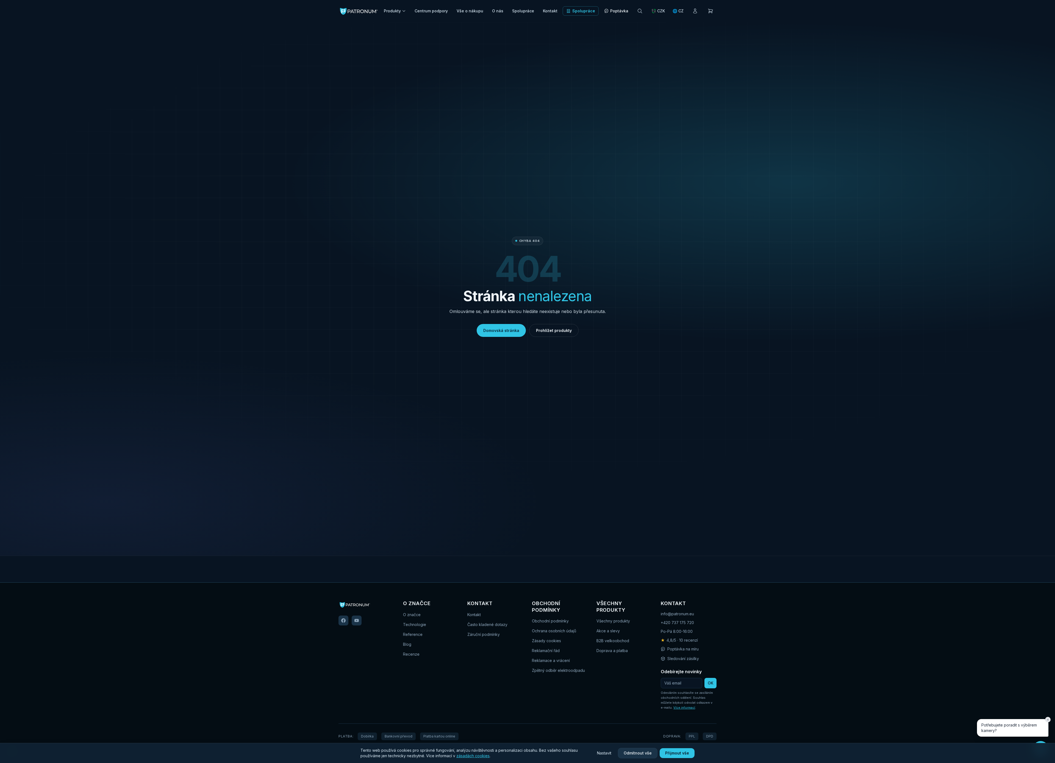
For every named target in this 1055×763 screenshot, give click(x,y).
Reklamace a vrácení (551, 660)
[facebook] (343, 620)
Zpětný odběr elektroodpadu (558, 670)
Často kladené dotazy (487, 624)
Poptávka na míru (683, 649)
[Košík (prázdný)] (710, 11)
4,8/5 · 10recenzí (679, 640)
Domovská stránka (501, 330)
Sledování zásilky (683, 658)
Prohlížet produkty (554, 330)
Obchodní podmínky (550, 621)
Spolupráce (523, 11)
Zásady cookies (546, 640)
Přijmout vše (677, 753)
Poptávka (619, 11)
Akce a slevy (608, 630)
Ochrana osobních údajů (554, 630)
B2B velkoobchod (612, 640)
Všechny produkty (613, 621)
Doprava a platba (612, 650)
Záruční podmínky (483, 634)
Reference (413, 634)
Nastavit (604, 753)
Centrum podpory (431, 11)
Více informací (684, 707)
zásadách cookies (473, 755)
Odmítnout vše (638, 753)
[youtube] (357, 620)
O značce (412, 614)
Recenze (411, 654)
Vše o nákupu (470, 11)
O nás (497, 11)
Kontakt (550, 11)
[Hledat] (640, 11)
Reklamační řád (546, 650)
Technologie (414, 624)
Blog (407, 644)
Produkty (392, 11)
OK (710, 683)
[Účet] (695, 11)
